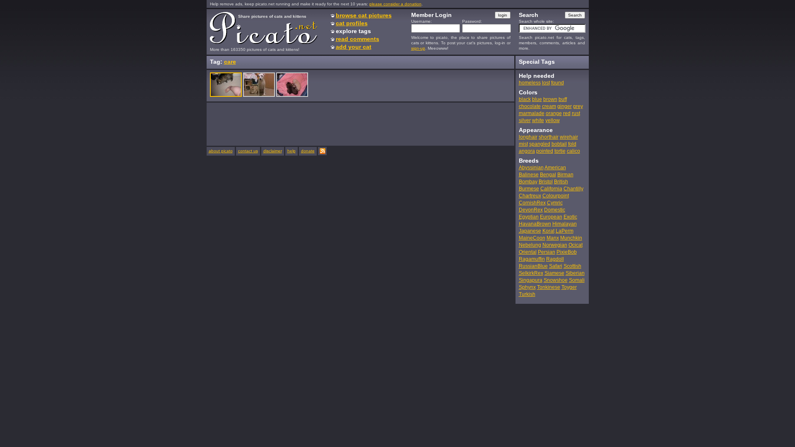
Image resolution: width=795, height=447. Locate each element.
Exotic (570, 217)
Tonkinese (548, 287)
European (551, 217)
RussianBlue (533, 266)
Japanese (530, 231)
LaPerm (564, 231)
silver (525, 120)
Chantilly (573, 189)
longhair (528, 137)
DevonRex (531, 210)
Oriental (528, 252)
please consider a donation (395, 4)
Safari (555, 266)
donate (308, 151)
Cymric (555, 203)
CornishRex (532, 203)
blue (537, 99)
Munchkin (571, 238)
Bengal (548, 175)
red (567, 113)
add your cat (353, 46)
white (538, 120)
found (557, 83)
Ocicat (576, 245)
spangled (539, 144)
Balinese (529, 175)
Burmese (529, 189)
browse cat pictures (364, 15)
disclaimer (272, 151)
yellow (552, 120)
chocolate (530, 106)
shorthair (549, 137)
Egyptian (529, 217)
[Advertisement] (360, 123)
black (525, 99)
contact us (248, 151)
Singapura (530, 280)
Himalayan (564, 224)
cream (549, 106)
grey (578, 106)
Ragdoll (555, 259)
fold (572, 144)
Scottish (572, 266)
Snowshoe (556, 280)
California (551, 189)
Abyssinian (531, 168)
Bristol (546, 182)
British (561, 182)
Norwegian (554, 245)
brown (550, 99)
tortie (560, 151)
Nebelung (530, 245)
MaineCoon (532, 238)
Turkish (527, 294)
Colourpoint (555, 196)
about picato (221, 151)
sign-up (418, 48)
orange (554, 113)
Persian (546, 252)
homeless (530, 83)
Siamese (554, 273)
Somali (577, 280)
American (555, 168)
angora (527, 151)
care (230, 61)
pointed (544, 151)
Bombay (528, 182)
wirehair (569, 137)
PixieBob (566, 252)
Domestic (554, 210)
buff (563, 99)
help (291, 151)
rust (576, 113)
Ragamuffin (532, 259)
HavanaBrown (535, 224)
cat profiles (352, 23)
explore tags (353, 31)
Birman (565, 175)
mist (523, 144)
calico (573, 151)
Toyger (569, 287)
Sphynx (527, 287)
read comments (357, 39)
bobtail (559, 144)
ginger (564, 106)
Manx (553, 238)
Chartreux (530, 196)
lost (546, 83)
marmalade (531, 113)
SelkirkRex (531, 273)
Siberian (575, 273)
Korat (548, 231)
